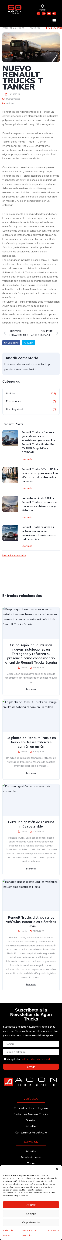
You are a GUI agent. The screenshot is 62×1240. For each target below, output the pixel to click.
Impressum (53, 1230)
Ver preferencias (31, 1222)
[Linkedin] (54, 13)
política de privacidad (35, 1059)
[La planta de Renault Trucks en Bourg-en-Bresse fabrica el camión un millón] (31, 716)
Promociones (13, 401)
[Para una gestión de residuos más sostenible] (31, 800)
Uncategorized (14, 409)
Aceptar (31, 1204)
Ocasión (31, 1120)
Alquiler (31, 1126)
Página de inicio (13, 27)
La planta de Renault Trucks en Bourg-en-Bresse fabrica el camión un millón (31, 742)
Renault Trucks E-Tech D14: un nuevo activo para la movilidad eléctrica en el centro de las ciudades (40, 475)
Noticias (35, 27)
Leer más (26, 459)
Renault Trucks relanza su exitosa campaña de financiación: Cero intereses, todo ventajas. (39, 533)
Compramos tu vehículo (31, 1132)
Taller (31, 1163)
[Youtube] (49, 13)
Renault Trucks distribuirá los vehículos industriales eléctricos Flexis (31, 921)
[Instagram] (44, 13)
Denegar (31, 1213)
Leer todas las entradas (14, 555)
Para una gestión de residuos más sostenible (31, 824)
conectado (40, 364)
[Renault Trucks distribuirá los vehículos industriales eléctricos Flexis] (31, 895)
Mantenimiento (31, 1157)
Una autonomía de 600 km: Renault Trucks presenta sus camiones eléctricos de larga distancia (39, 504)
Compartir (12, 342)
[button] (57, 1169)
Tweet (30, 342)
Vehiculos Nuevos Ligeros (31, 1108)
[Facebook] (38, 13)
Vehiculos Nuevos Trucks (31, 1114)
